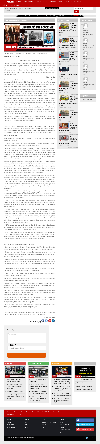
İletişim (28, 411)
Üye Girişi (7, 10)
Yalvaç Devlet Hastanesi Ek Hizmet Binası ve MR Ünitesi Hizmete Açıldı (38, 386)
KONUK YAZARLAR (64, 424)
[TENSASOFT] (89, 438)
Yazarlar (21, 8)
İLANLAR (44, 424)
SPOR (60, 2)
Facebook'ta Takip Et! (86, 420)
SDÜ (43, 427)
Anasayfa (9, 411)
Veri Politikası (10, 414)
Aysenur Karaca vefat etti (84, 386)
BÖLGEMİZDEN (10, 424)
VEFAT (79, 2)
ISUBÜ (61, 432)
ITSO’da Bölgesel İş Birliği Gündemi (38, 380)
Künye (6, 8)
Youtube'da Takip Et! (85, 429)
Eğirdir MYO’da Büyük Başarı (15, 391)
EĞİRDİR (38, 2)
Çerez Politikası (36, 411)
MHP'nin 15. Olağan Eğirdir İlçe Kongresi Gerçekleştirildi (62, 394)
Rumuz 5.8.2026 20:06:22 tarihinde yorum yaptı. (88, 72)
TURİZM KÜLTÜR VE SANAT (10, 5)
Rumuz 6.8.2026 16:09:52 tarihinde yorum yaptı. (88, 59)
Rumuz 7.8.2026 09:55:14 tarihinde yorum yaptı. (88, 46)
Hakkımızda (13, 8)
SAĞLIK (61, 422)
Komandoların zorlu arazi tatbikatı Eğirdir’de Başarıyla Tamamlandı (15, 386)
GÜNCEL (46, 2)
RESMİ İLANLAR (11, 427)
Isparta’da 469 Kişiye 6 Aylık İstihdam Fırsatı (57, 16)
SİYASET (53, 2)
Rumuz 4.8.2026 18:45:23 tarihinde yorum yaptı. (88, 84)
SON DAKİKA (29, 2)
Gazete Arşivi (28, 8)
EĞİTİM (66, 2)
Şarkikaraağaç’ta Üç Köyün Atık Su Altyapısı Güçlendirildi (38, 392)
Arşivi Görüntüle (88, 99)
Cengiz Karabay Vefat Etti (84, 389)
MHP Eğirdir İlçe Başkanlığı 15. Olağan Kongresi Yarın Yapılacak (62, 400)
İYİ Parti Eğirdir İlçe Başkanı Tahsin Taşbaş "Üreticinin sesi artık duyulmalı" (62, 388)
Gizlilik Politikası (46, 411)
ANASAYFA (19, 2)
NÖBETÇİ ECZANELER (65, 429)
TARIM (73, 2)
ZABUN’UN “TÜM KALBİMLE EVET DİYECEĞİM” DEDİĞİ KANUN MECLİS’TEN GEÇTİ (62, 381)
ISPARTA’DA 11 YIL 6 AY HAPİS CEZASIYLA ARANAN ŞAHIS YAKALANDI (38, 398)
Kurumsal (16, 411)
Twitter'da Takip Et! (85, 424)
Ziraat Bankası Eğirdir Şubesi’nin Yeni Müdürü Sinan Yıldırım (15, 396)
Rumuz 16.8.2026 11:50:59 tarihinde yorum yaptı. (88, 32)
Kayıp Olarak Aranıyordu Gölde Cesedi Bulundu (22, 16)
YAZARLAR (9, 419)
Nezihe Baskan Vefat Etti (84, 383)
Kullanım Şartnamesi (58, 411)
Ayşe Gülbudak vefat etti (84, 380)
